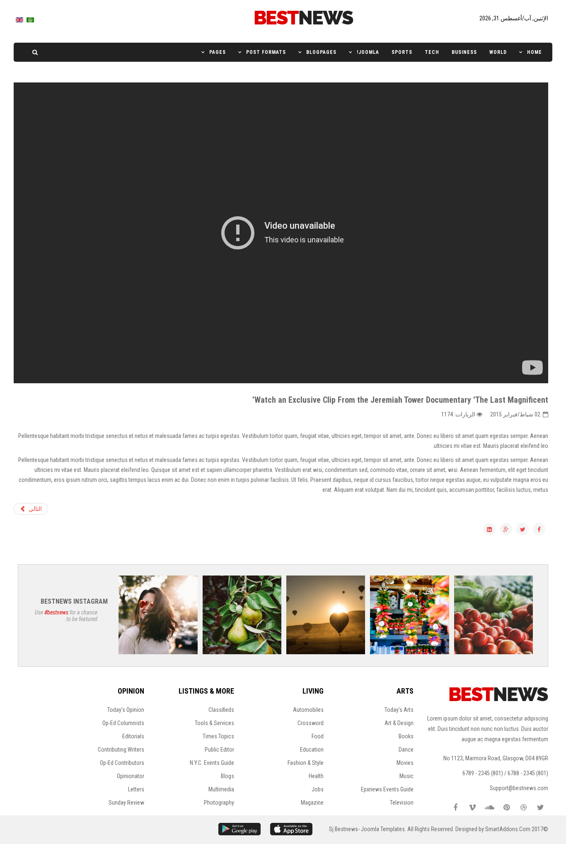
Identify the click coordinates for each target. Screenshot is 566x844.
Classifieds (221, 709)
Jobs (318, 789)
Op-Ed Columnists (123, 723)
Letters (136, 789)
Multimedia (221, 789)
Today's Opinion (125, 709)
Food (318, 736)
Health (316, 776)
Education (312, 749)
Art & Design (399, 723)
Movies (405, 762)
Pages (217, 52)
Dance (406, 749)
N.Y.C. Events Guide (212, 762)
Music (406, 776)
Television (402, 802)
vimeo (472, 807)
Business (464, 52)
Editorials (133, 736)
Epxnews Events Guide (387, 789)
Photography (219, 802)
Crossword (311, 723)
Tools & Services (214, 723)
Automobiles (308, 709)
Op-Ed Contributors (122, 762)
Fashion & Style (306, 762)
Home (534, 52)
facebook (455, 807)
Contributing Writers (121, 749)
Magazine (312, 802)
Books (406, 736)
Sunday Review (126, 802)
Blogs (227, 776)
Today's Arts (399, 709)
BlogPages (321, 52)
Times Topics (218, 736)
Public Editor (219, 749)
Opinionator (130, 776)
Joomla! (368, 52)
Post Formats (266, 52)
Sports (402, 52)
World (498, 52)
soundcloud (489, 807)
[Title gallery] (493, 615)
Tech (432, 52)
